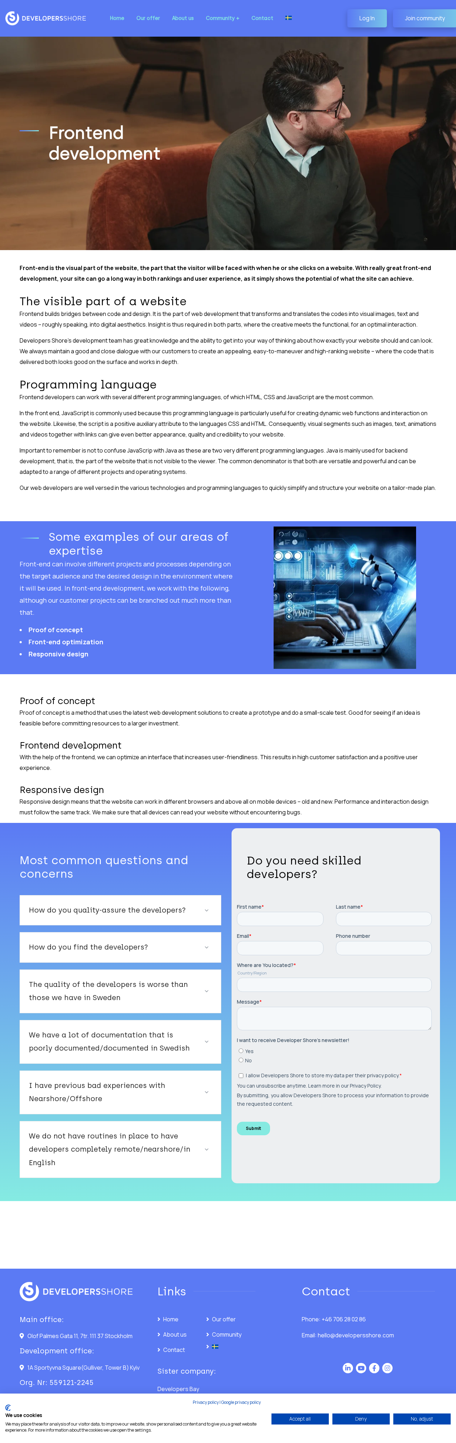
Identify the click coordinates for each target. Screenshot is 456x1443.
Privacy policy (206, 1402)
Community (227, 1334)
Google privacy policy (241, 1402)
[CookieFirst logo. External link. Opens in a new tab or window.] (8, 1408)
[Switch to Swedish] (288, 18)
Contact (174, 1350)
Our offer (224, 1319)
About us (175, 1334)
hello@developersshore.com (356, 1335)
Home (170, 1319)
